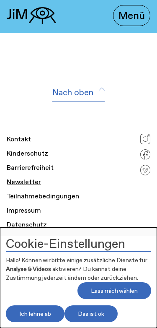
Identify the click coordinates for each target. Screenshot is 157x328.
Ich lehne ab (35, 313)
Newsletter (24, 182)
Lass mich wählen (114, 290)
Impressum (24, 210)
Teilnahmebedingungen (43, 196)
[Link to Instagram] (145, 141)
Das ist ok (91, 313)
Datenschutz (27, 225)
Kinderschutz (27, 153)
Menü (131, 15)
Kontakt (19, 139)
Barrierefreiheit (30, 168)
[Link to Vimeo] (145, 172)
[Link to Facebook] (145, 157)
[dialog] (78, 277)
